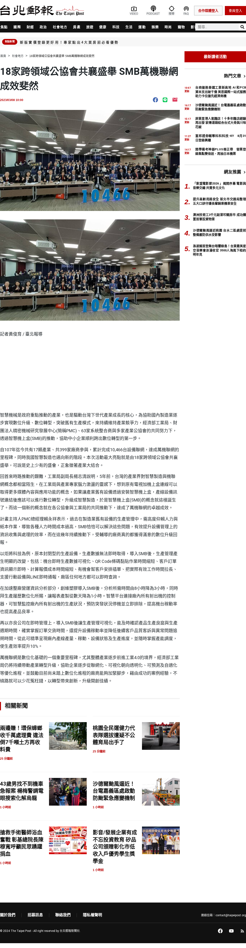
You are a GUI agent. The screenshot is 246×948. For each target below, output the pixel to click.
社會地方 (60, 27)
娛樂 (155, 27)
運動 (142, 27)
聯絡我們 (63, 915)
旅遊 (89, 27)
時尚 (168, 27)
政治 (43, 27)
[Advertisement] (90, 375)
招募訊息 (35, 915)
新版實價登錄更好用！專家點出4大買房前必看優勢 (69, 42)
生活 (129, 27)
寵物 (181, 27)
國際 (17, 27)
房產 (76, 27)
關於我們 (7, 915)
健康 (102, 27)
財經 (30, 27)
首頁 (3, 56)
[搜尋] (242, 27)
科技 (116, 27)
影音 (194, 27)
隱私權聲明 (92, 915)
